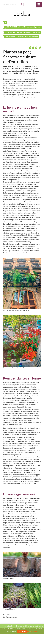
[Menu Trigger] (39, 4)
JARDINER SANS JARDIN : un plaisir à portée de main (22, 32)
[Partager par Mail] (33, 48)
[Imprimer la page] (30, 48)
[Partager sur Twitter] (36, 48)
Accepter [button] (22, 631)
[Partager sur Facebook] (39, 48)
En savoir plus (32, 631)
